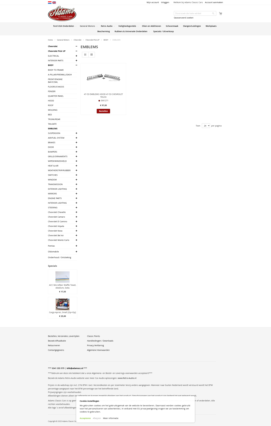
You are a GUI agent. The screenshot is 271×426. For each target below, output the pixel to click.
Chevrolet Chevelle (57, 212)
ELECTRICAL (53, 55)
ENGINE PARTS (55, 198)
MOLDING (52, 110)
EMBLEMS (52, 128)
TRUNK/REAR (54, 119)
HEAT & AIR (53, 165)
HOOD (51, 100)
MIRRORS (52, 193)
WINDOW (52, 179)
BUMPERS (52, 151)
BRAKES (51, 142)
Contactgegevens (56, 350)
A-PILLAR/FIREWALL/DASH (60, 74)
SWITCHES (53, 175)
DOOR (51, 147)
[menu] (135, 29)
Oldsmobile (53, 251)
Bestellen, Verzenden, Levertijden (63, 336)
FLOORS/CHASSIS (56, 86)
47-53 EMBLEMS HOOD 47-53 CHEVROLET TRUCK (103, 95)
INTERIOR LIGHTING (57, 203)
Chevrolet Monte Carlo (58, 240)
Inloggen (165, 2)
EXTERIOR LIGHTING (57, 189)
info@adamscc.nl (75, 368)
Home (50, 40)
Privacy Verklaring (95, 345)
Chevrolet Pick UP (93, 40)
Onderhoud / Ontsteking (59, 257)
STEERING (52, 207)
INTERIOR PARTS (55, 60)
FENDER (51, 91)
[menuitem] (64, 26)
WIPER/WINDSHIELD (57, 161)
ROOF (50, 105)
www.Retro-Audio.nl (127, 378)
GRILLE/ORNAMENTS (57, 156)
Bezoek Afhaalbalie (57, 340)
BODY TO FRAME (56, 70)
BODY (106, 40)
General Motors (63, 40)
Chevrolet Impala (56, 226)
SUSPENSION (54, 133)
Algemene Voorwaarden (98, 350)
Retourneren (54, 345)
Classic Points (93, 336)
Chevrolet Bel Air (56, 235)
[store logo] (62, 13)
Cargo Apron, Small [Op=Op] (62, 312)
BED (50, 114)
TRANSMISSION (55, 184)
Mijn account (153, 2)
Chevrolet (78, 40)
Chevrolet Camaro (56, 216)
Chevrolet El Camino (57, 221)
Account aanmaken (214, 2)
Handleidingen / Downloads (100, 340)
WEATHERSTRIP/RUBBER (59, 170)
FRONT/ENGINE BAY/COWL (55, 80)
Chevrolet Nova (55, 230)
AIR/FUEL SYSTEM (56, 137)
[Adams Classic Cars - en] (54, 2)
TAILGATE (52, 124)
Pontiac (51, 245)
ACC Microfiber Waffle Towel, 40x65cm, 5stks (62, 286)
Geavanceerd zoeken (184, 17)
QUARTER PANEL (56, 96)
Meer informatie (110, 418)
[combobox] (195, 13)
